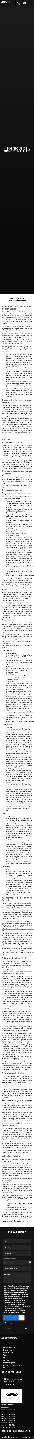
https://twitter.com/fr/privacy (15, 780)
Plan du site (7, 1368)
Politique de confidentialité (12, 1365)
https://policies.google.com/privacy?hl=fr (18, 864)
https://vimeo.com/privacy (14, 837)
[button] (31, 3)
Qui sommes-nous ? (10, 1347)
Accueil (5, 1345)
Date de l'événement (9, 1258)
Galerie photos (8, 1352)
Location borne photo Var (10, 1437)
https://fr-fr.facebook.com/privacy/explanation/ (19, 753)
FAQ (4, 1357)
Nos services (7, 1350)
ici (12, 396)
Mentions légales (9, 1363)
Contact (6, 1360)
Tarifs (5, 1355)
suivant (8, 1205)
